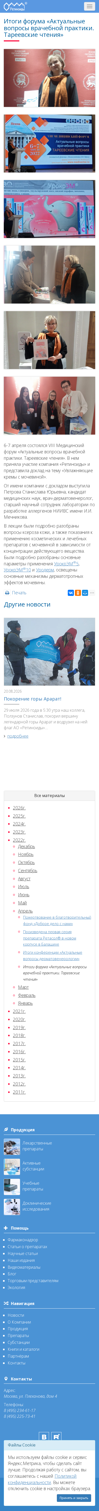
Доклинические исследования (37, 1206)
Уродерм (45, 570)
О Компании (19, 1322)
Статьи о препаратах (27, 1246)
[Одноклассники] (78, 593)
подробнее (17, 736)
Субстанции (19, 1342)
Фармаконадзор (23, 1240)
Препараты (18, 1335)
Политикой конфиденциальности (42, 1479)
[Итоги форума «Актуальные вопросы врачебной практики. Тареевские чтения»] (49, 78)
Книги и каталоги (23, 1349)
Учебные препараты (33, 1186)
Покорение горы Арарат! (32, 699)
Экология (16, 1287)
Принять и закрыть (74, 1498)
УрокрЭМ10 (17, 570)
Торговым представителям (33, 1280)
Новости (16, 1315)
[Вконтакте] (44, 1437)
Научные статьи (23, 1253)
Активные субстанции (33, 1166)
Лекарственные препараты (37, 1146)
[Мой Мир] (85, 593)
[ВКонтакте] (71, 593)
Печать (18, 593)
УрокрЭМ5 (66, 564)
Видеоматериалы (24, 1267)
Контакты (16, 1363)
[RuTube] (56, 1437)
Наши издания (21, 1260)
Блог (12, 1274)
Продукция (23, 1130)
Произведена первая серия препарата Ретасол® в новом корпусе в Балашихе (49, 938)
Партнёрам (18, 1356)
